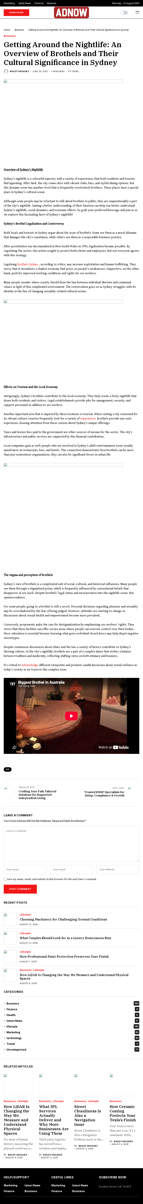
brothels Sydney (28, 264)
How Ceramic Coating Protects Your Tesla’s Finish (123, 1113)
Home (7, 29)
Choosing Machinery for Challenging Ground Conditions (63, 919)
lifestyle (25, 914)
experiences (88, 418)
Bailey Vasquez (19, 71)
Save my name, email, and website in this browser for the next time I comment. (52, 879)
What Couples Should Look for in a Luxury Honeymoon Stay (65, 938)
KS (7, 769)
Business (19, 29)
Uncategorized (72, 1049)
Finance (72, 1009)
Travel (72, 1043)
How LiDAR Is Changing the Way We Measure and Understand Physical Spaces (74, 976)
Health (72, 1015)
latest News (72, 1020)
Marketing (72, 1032)
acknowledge (30, 665)
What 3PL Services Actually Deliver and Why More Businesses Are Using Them (54, 1120)
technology (72, 1038)
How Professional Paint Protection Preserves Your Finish (64, 956)
